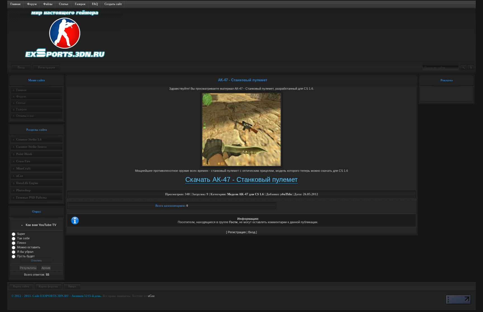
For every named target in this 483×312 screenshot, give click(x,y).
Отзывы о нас (25, 115)
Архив (46, 268)
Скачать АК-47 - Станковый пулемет (241, 179)
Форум (32, 4)
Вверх (72, 286)
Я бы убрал (25, 251)
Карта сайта (21, 286)
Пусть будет (26, 256)
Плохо (21, 242)
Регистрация (46, 67)
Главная (15, 4)
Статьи (63, 4)
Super (21, 233)
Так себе (23, 238)
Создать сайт (113, 4)
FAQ (95, 4)
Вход (21, 67)
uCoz (151, 295)
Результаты (28, 268)
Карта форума (48, 286)
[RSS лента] (470, 67)
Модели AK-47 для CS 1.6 (245, 194)
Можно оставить (28, 247)
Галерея (80, 4)
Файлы (47, 4)
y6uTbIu (286, 194)
